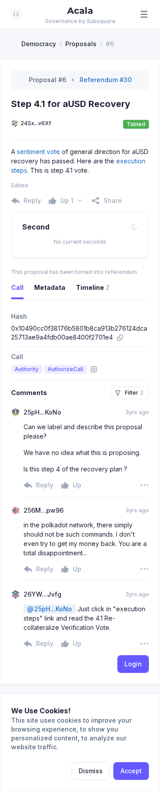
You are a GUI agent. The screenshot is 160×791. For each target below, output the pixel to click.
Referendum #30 (106, 79)
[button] (144, 14)
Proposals (80, 43)
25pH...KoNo (49, 609)
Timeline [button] (93, 287)
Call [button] (17, 287)
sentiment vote (38, 151)
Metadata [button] (49, 287)
